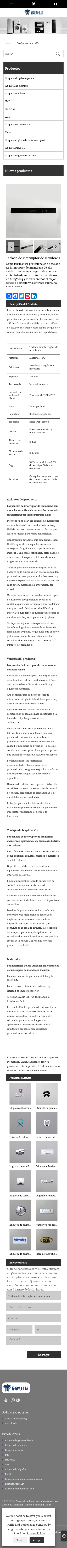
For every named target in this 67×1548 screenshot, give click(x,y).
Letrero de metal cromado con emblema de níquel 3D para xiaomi (47, 1137)
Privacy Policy (36, 1533)
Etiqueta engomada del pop (20, 155)
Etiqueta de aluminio (17, 85)
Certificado (11, 1423)
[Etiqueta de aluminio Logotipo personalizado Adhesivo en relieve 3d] (20, 1209)
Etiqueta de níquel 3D (17, 124)
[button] (11, 246)
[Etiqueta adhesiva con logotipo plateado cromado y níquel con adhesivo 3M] (47, 1151)
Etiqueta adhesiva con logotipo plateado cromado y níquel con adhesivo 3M (47, 1166)
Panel (8, 132)
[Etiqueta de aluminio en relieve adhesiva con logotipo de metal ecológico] (20, 1239)
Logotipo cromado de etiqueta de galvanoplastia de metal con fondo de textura (47, 1195)
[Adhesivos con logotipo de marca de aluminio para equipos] (47, 1209)
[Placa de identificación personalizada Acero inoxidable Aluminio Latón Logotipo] (47, 1239)
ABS (7, 116)
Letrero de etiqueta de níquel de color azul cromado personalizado (20, 1137)
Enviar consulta (14, 286)
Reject (20, 1540)
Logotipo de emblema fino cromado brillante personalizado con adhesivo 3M (20, 1166)
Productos (22, 43)
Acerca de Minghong (16, 1418)
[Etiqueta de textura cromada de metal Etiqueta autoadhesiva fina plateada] (20, 1180)
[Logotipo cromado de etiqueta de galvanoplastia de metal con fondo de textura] (47, 1180)
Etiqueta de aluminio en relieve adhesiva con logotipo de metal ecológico (20, 1253)
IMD (36, 43)
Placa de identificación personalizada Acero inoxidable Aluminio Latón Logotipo (47, 1253)
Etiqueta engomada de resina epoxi (25, 140)
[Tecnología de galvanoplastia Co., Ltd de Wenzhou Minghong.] (34, 12)
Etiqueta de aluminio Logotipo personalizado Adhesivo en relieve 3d (20, 1224)
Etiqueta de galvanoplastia (19, 78)
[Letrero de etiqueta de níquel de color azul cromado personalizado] (20, 1122)
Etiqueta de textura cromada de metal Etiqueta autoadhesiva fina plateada (20, 1195)
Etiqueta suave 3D (15, 147)
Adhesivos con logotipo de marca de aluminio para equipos (47, 1224)
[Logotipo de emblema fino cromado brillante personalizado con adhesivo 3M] (20, 1151)
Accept (37, 1540)
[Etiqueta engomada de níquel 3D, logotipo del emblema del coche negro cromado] (47, 1093)
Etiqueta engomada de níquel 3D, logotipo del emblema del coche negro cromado (47, 1107)
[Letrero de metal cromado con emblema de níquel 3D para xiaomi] (47, 1122)
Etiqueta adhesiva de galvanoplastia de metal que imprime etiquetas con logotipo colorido (20, 1107)
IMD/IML (10, 109)
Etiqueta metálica (15, 93)
